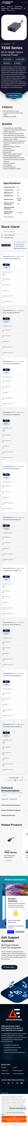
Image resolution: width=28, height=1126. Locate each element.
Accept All (14, 1117)
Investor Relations (18, 1070)
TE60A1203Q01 (7, 673)
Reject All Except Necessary (14, 1120)
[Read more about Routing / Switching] (17, 889)
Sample (6, 267)
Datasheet (6, 63)
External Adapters (16, 8)
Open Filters (6, 245)
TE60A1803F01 (7, 724)
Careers (15, 1067)
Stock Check (7, 59)
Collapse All (13, 799)
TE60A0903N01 (7, 466)
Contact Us (21, 310)
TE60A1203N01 (7, 622)
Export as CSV (20, 244)
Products (10, 6)
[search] (14, 231)
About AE (3, 1067)
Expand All (5, 799)
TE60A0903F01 (7, 412)
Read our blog (12, 922)
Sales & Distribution (18, 1073)
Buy (6, 264)
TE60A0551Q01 (7, 361)
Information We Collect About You (18, 1108)
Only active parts (9, 237)
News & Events (5, 1073)
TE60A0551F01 (7, 256)
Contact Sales (20, 59)
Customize (14, 1124)
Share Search (20, 246)
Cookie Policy (8, 1112)
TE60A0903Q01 (7, 517)
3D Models (17, 63)
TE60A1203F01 (7, 568)
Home (3, 6)
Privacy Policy (4, 1092)
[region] (14, 1110)
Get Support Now (8, 967)
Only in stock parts (9, 235)
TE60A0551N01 (7, 310)
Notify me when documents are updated (12, 792)
